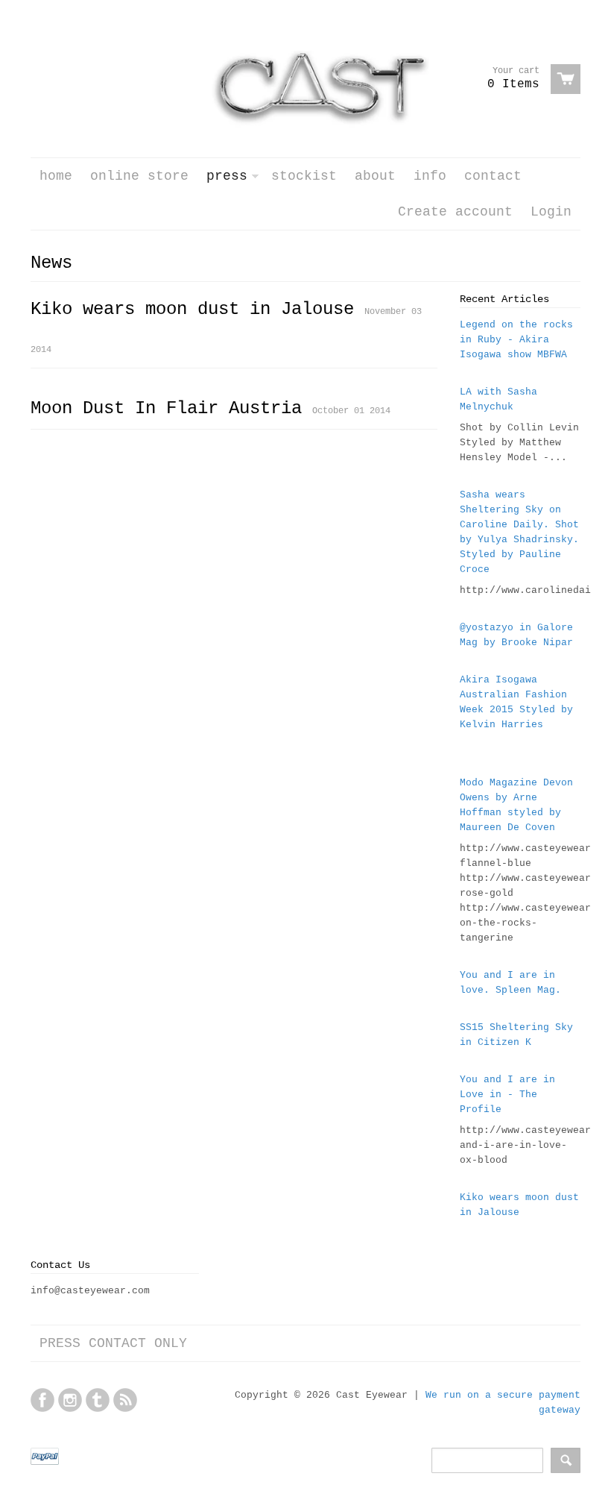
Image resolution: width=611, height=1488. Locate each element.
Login (551, 211)
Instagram (70, 1400)
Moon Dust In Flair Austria (166, 408)
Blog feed (125, 1400)
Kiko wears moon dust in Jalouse (192, 309)
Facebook (42, 1400)
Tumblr (98, 1400)
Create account (455, 211)
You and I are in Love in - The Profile (507, 1094)
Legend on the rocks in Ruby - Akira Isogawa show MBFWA (516, 339)
